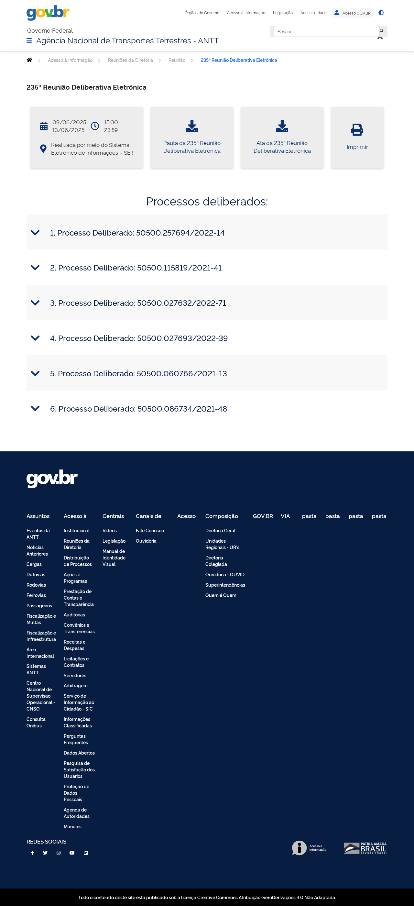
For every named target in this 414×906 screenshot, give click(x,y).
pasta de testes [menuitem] (310, 516)
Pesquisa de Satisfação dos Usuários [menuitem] (79, 769)
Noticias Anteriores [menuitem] (37, 550)
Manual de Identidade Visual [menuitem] (114, 557)
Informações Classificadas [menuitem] (78, 722)
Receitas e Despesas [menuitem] (74, 644)
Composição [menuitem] (221, 516)
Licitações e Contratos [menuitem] (76, 661)
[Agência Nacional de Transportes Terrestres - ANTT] (29, 60)
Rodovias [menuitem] (36, 584)
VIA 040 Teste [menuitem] (287, 516)
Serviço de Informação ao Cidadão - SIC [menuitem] (79, 702)
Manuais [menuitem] (73, 826)
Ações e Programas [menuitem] (75, 577)
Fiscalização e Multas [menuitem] (41, 619)
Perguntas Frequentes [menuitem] (76, 739)
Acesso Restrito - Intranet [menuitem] (187, 516)
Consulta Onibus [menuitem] (36, 722)
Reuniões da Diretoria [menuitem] (77, 543)
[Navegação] (29, 40)
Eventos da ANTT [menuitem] (38, 533)
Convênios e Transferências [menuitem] (79, 628)
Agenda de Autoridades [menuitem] (77, 812)
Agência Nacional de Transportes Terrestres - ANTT (127, 39)
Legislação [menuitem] (114, 540)
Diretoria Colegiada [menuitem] (216, 560)
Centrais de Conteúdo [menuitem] (115, 516)
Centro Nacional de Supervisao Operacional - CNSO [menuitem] (41, 696)
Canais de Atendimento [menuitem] (152, 516)
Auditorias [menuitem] (74, 614)
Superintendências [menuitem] (225, 584)
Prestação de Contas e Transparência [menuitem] (79, 597)
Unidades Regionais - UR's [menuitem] (222, 543)
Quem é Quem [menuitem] (220, 595)
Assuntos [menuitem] (38, 516)
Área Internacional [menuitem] (40, 652)
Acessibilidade (313, 12)
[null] (382, 31)
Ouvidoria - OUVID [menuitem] (225, 574)
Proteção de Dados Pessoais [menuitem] (76, 792)
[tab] (207, 232)
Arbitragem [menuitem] (76, 685)
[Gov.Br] (48, 13)
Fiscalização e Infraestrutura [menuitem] (41, 635)
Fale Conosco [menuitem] (150, 530)
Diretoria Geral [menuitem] (220, 530)
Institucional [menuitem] (77, 530)
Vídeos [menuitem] (110, 530)
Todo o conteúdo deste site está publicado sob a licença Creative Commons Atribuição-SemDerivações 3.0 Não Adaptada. (207, 897)
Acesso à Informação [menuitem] (79, 516)
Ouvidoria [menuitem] (146, 540)
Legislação (283, 12)
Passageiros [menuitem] (39, 605)
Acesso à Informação (246, 12)
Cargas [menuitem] (34, 564)
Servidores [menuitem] (75, 675)
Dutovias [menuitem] (36, 574)
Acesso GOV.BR (356, 13)
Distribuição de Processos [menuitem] (78, 560)
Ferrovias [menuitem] (36, 595)
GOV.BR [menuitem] (263, 516)
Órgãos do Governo (202, 12)
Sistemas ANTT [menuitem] (36, 669)
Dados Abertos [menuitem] (79, 752)
